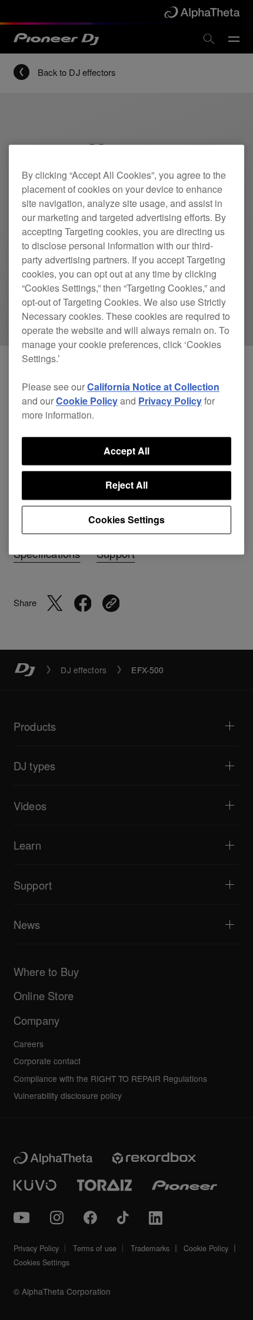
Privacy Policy (170, 400)
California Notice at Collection (153, 386)
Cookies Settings (126, 519)
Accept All (126, 450)
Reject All (126, 485)
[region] (126, 349)
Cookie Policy (87, 400)
